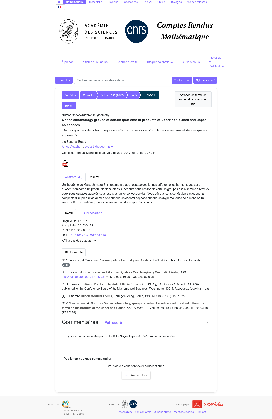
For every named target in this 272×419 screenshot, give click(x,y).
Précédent (71, 95)
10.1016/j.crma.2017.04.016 (87, 235)
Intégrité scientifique (160, 62)
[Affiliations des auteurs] (110, 147)
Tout (177, 80)
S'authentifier (138, 375)
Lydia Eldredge (95, 146)
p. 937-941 (150, 95)
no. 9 (134, 95)
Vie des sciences (197, 2)
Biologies (176, 2)
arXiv (66, 265)
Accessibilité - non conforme (134, 412)
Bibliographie (74, 252)
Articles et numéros (95, 62)
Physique (113, 2)
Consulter (63, 80)
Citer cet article (92, 213)
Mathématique (75, 2)
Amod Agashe (71, 146)
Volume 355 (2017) (112, 95)
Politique (112, 322)
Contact (201, 412)
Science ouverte (127, 62)
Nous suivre (163, 412)
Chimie (161, 2)
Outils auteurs (191, 62)
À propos (68, 62)
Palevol (147, 2)
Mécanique (95, 2)
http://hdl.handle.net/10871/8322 (83, 276)
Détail (69, 213)
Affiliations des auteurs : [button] (78, 240)
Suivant (69, 105)
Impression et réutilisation (216, 61)
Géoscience (131, 2)
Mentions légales (184, 412)
